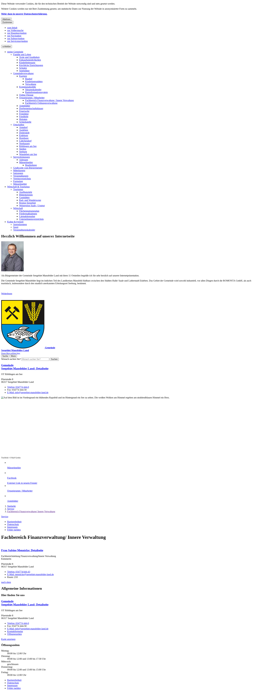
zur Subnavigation (15, 38)
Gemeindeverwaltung (23, 73)
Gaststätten (24, 197)
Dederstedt (24, 132)
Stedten (22, 149)
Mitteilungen (19, 170)
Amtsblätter (24, 105)
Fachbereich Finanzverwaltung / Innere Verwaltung (49, 100)
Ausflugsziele (25, 192)
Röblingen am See (28, 146)
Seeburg (23, 151)
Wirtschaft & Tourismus (18, 186)
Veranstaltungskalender (24, 230)
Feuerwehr (24, 111)
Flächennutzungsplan (29, 211)
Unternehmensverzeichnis (31, 219)
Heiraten (23, 119)
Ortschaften (18, 124)
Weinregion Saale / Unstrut (32, 205)
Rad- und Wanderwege (30, 200)
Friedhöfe (23, 116)
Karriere (23, 76)
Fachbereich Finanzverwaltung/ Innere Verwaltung (31, 511)
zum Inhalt (12, 27)
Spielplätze (24, 70)
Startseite (11, 506)
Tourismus (18, 189)
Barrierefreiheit (14, 521)
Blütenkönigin (26, 194)
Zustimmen (7, 22)
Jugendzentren (20, 224)
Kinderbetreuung (27, 62)
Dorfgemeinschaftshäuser (31, 108)
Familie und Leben (22, 54)
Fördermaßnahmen (28, 213)
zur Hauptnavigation (17, 33)
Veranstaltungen (20, 176)
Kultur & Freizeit (15, 221)
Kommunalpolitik (27, 87)
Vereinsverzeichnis (22, 178)
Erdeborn (23, 135)
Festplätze (24, 114)
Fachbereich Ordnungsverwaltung (41, 103)
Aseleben (23, 130)
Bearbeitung (31, 165)
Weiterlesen (6, 293)
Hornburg (23, 138)
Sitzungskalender (33, 89)
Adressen (23, 159)
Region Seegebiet (27, 203)
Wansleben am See (28, 154)
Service (10, 508)
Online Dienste (26, 95)
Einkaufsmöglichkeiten (30, 60)
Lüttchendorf (25, 141)
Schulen (23, 68)
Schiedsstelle (25, 122)
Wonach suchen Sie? (11, 359)
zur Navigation (14, 35)
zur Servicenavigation (17, 41)
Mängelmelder (26, 162)
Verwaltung (30, 84)
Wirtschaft (18, 208)
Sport (15, 227)
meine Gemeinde (15, 52)
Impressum (12, 527)
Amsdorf (23, 127)
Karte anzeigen (8, 639)
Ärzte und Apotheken (29, 57)
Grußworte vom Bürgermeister (27, 168)
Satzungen (18, 173)
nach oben (6, 582)
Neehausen (24, 143)
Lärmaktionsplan (27, 216)
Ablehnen (6, 19)
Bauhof (28, 78)
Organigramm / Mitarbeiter (32, 97)
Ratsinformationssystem (36, 92)
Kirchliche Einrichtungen (31, 65)
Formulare (18, 181)
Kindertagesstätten (34, 81)
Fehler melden (14, 529)
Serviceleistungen (21, 157)
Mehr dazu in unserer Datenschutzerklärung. (24, 14)
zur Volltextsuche (15, 30)
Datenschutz (13, 524)
